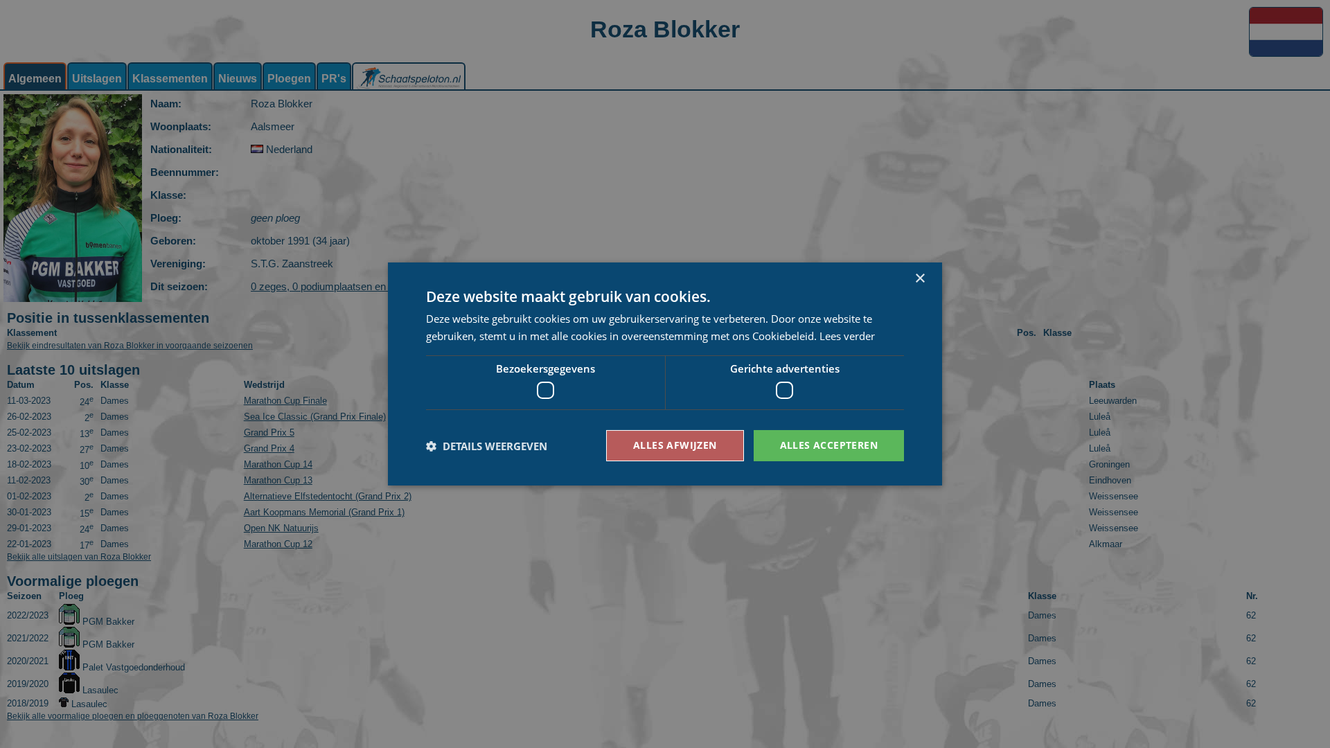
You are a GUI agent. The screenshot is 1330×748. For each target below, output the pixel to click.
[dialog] (665, 374)
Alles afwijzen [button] (675, 445)
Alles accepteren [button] (829, 445)
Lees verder (847, 336)
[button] (486, 446)
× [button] (919, 279)
